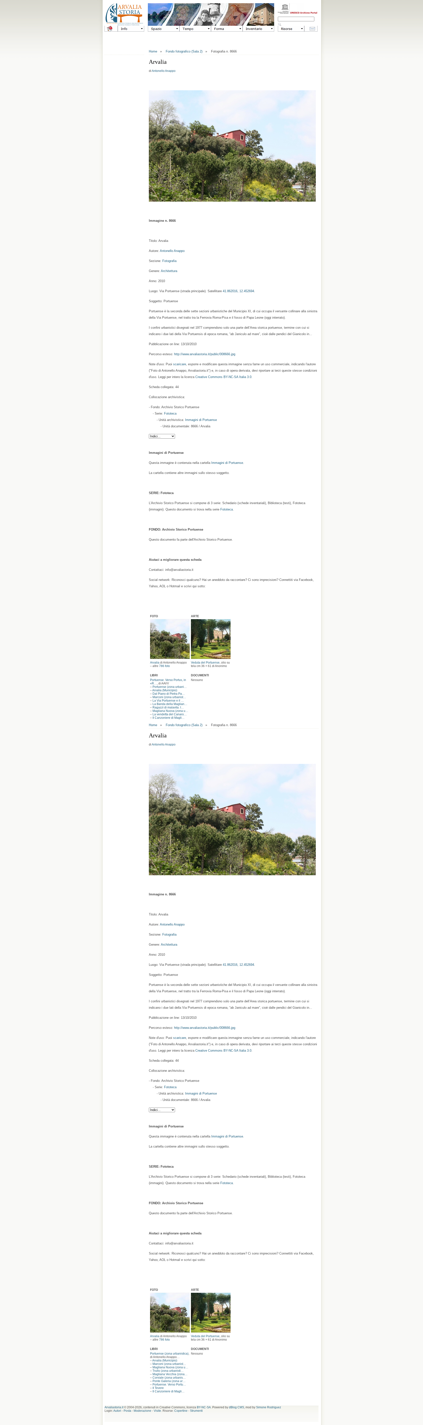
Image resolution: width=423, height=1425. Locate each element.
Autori (117, 1410)
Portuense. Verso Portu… (169, 1384)
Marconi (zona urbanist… (169, 697)
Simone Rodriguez (268, 1407)
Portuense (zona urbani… (170, 686)
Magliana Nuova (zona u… (170, 710)
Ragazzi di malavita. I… (168, 707)
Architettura (169, 271)
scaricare (179, 364)
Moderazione (142, 1410)
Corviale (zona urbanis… (169, 1377)
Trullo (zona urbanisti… (168, 1370)
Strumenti (196, 1410)
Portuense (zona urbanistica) (169, 1353)
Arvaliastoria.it (114, 1407)
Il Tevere (158, 1387)
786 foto (164, 666)
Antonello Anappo (164, 70)
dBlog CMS (236, 1407)
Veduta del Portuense (205, 662)
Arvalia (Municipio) (164, 690)
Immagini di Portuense (201, 420)
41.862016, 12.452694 (238, 291)
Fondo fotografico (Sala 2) (184, 51)
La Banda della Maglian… (170, 704)
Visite (157, 1410)
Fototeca (170, 413)
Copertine (181, 1410)
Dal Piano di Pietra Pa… (169, 693)
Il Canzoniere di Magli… (169, 717)
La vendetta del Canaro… (170, 714)
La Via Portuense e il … (168, 700)
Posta (127, 1410)
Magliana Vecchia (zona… (170, 1374)
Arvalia (154, 662)
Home (153, 51)
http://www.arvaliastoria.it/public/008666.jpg (204, 354)
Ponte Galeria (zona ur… (169, 1381)
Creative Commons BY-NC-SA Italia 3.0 (223, 377)
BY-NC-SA (204, 1407)
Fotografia (169, 261)
